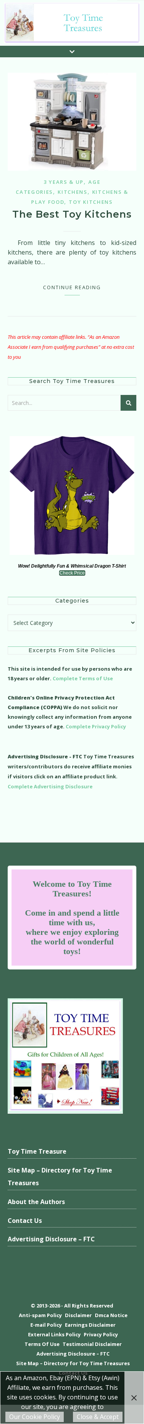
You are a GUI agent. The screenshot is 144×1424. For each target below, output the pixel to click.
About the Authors (36, 1201)
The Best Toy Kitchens (72, 214)
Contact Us (25, 1220)
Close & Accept (98, 1416)
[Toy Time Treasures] (72, 23)
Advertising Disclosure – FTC (51, 1239)
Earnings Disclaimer (90, 1324)
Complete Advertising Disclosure (50, 786)
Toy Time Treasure (37, 1151)
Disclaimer (78, 1315)
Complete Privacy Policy (96, 726)
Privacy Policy (101, 1334)
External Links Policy (54, 1334)
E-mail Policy (46, 1324)
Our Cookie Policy (34, 1416)
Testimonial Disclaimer (92, 1344)
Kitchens (73, 191)
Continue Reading (72, 287)
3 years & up (64, 181)
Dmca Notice (111, 1315)
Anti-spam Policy (40, 1315)
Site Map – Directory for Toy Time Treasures (60, 1176)
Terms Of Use (42, 1344)
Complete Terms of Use (83, 678)
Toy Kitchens (91, 201)
